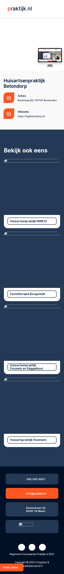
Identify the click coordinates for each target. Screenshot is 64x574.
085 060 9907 (35, 479)
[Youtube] (42, 547)
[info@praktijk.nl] (20, 493)
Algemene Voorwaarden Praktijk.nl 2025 (32, 554)
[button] (55, 9)
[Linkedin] (32, 547)
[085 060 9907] (20, 478)
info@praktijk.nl (36, 493)
